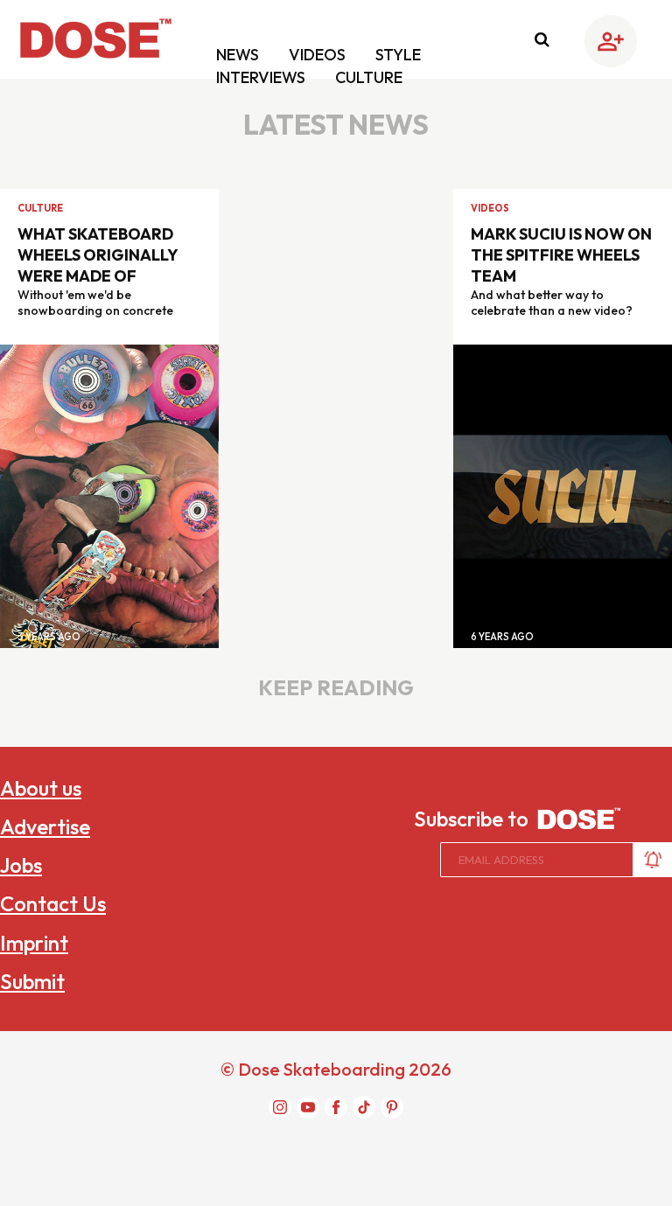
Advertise (45, 826)
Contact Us (53, 903)
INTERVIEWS (262, 77)
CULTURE (368, 77)
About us (40, 788)
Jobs (21, 865)
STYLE (398, 55)
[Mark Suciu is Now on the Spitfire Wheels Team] (562, 495)
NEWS (239, 55)
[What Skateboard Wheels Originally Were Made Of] (109, 495)
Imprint (34, 943)
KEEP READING (336, 687)
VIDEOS (319, 55)
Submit (32, 981)
